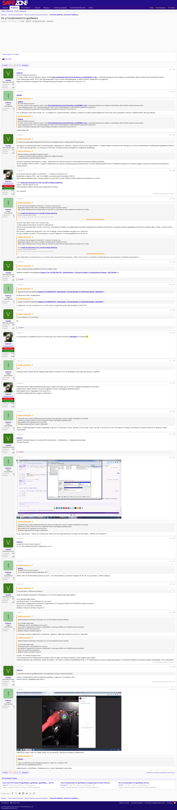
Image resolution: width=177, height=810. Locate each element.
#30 (174, 361)
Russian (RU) (16, 803)
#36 (174, 561)
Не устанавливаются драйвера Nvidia (134, 783)
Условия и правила (137, 803)
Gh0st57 (121, 785)
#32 (174, 411)
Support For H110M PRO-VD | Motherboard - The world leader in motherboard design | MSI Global (78, 272)
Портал (5, 8)
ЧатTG (90, 8)
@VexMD (73, 337)
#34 (174, 457)
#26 (174, 262)
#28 (174, 310)
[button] (31, 8)
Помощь (170, 803)
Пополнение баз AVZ (77, 8)
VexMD (19, 95)
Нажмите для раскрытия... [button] (96, 219)
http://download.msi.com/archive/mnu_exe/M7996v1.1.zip (74, 77)
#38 (174, 612)
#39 (174, 667)
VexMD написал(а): (24, 98)
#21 (174, 69)
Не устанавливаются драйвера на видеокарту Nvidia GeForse (85, 783)
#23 (174, 135)
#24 (174, 170)
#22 (174, 91)
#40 (174, 689)
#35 (174, 538)
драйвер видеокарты (39, 21)
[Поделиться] (170, 69)
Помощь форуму (60, 8)
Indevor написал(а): (24, 139)
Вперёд (24, 65)
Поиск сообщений (20, 11)
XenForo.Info (13, 808)
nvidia (22, 21)
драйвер (28, 21)
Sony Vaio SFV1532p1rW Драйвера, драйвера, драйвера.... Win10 (28, 783)
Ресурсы (46, 8)
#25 (174, 198)
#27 (174, 284)
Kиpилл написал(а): (24, 203)
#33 (174, 434)
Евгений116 (64, 785)
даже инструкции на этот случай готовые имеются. (42, 182)
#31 (174, 383)
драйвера (50, 21)
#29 (174, 333)
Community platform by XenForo (17, 806)
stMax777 (5, 785)
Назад (5, 65)
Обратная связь (124, 803)
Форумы (14, 8)
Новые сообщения (7, 11)
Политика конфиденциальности (155, 803)
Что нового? (25, 8)
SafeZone (6, 803)
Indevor (5, 21)
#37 (174, 584)
